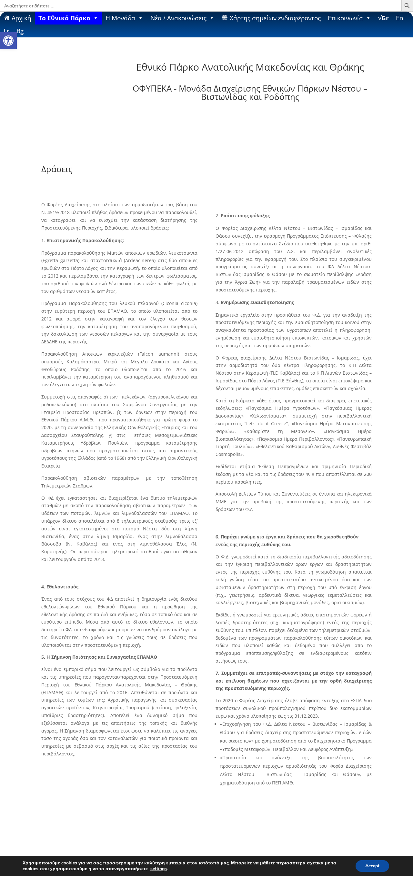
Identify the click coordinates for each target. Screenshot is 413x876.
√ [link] (383, 18)
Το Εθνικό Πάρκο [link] (64, 18)
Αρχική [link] (21, 18)
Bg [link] (20, 30)
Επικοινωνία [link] (345, 18)
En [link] (399, 18)
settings (158, 869)
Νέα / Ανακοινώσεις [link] (178, 18)
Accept (372, 866)
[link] (8, 40)
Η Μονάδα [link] (120, 18)
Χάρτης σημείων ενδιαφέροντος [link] (275, 18)
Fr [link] (6, 30)
